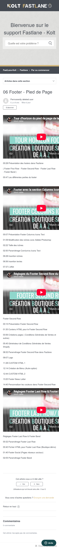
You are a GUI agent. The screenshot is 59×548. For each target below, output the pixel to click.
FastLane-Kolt (9, 70)
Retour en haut (10, 506)
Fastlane (24, 70)
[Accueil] (29, 5)
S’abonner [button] (10, 107)
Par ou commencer (40, 70)
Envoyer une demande (44, 497)
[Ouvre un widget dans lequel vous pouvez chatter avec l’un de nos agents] (48, 543)
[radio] (22, 484)
